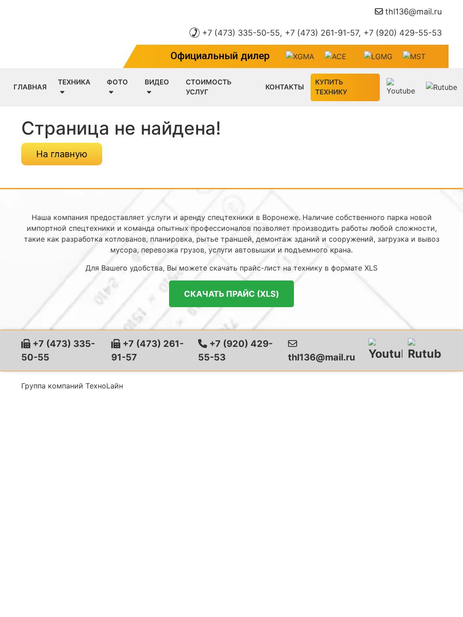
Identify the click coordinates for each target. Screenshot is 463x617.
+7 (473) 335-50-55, (242, 32)
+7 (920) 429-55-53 (403, 32)
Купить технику (331, 87)
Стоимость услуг (209, 87)
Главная (30, 87)
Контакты (284, 87)
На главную (61, 154)
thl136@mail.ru (413, 11)
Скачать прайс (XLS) (231, 294)
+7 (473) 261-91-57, (323, 32)
